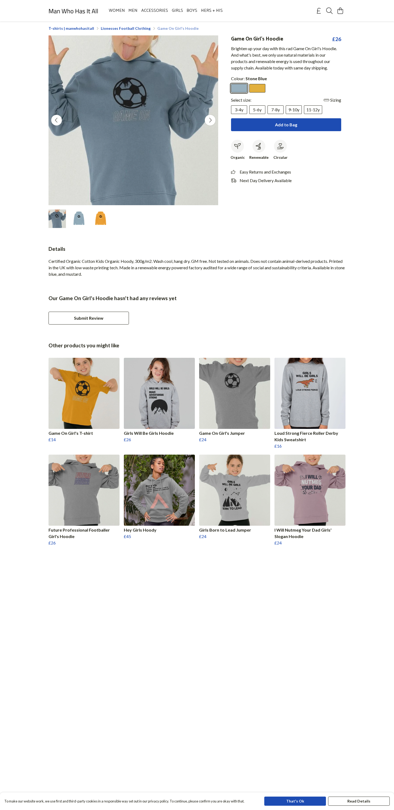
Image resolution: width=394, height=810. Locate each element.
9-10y (293, 109)
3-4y (239, 109)
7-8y (275, 109)
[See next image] (210, 120)
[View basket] (340, 10)
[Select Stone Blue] (239, 88)
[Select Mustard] (257, 88)
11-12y (313, 109)
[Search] (329, 10)
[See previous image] (56, 120)
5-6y (257, 109)
